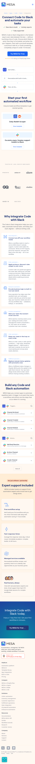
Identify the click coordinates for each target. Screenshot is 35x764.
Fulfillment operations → (15, 359)
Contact (4, 740)
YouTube (8, 748)
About (3, 733)
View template (17, 126)
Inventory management (9, 698)
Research (4, 725)
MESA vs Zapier (6, 685)
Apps (10, 13)
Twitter (3, 748)
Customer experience (8, 701)
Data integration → (13, 235)
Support (4, 738)
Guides (4, 720)
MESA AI (4, 668)
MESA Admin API (7, 718)
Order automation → (14, 262)
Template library (6, 670)
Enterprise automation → (15, 287)
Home (6, 13)
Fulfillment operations (8, 703)
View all (17, 469)
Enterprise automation (8, 709)
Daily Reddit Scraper (17, 122)
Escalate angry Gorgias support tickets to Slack (17, 141)
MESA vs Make (6, 687)
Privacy (3, 753)
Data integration (6, 705)
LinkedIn (13, 748)
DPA (12, 753)
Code (15, 13)
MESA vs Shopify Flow (8, 683)
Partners (4, 735)
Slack (20, 13)
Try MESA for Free (17, 54)
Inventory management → (15, 311)
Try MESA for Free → (17, 628)
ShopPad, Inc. (28, 752)
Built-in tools (5, 674)
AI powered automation (9, 707)
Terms (8, 753)
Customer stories (7, 727)
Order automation (7, 696)
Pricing (4, 676)
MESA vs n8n (5, 690)
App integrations (7, 672)
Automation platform (8, 665)
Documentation (6, 716)
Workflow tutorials (7, 722)
